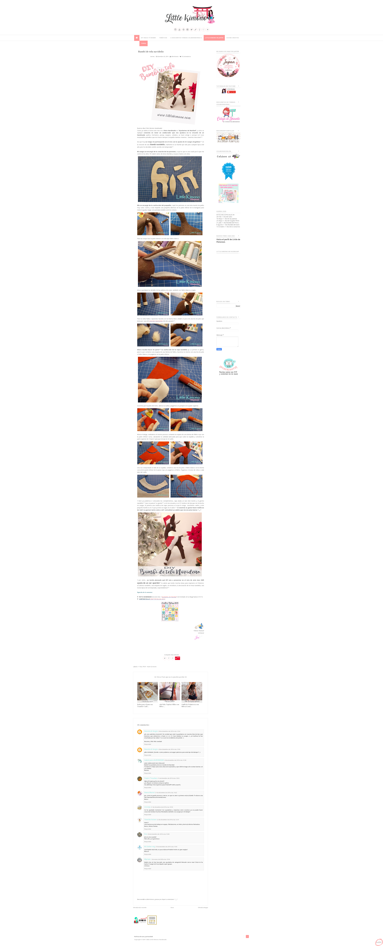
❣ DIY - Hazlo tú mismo (150, 667)
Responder (147, 744)
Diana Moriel (149, 792)
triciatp (147, 807)
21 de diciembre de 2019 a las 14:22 (166, 792)
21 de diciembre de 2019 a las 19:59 (162, 807)
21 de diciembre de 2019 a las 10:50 (168, 778)
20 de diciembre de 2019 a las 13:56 (169, 749)
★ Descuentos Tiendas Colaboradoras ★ (186, 38)
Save (178, 657)
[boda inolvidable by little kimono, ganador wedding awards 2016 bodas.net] (152, 920)
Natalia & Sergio (151, 731)
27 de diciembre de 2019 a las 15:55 (166, 847)
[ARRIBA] (379, 942)
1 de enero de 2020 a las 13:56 (160, 859)
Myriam (147, 859)
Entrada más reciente (139, 907)
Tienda (143, 43)
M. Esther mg (149, 846)
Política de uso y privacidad (143, 936)
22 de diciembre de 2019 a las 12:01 (168, 820)
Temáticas (163, 38)
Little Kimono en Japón (214, 38)
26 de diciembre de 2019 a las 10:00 (158, 834)
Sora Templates (243, 939)
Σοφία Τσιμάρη (150, 778)
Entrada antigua (203, 907)
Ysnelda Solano (150, 819)
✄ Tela (140, 667)
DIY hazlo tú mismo (148, 38)
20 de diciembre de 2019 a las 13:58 (175, 760)
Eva (145, 834)
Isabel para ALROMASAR (154, 760)
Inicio (172, 907)
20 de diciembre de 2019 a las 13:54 (169, 731)
